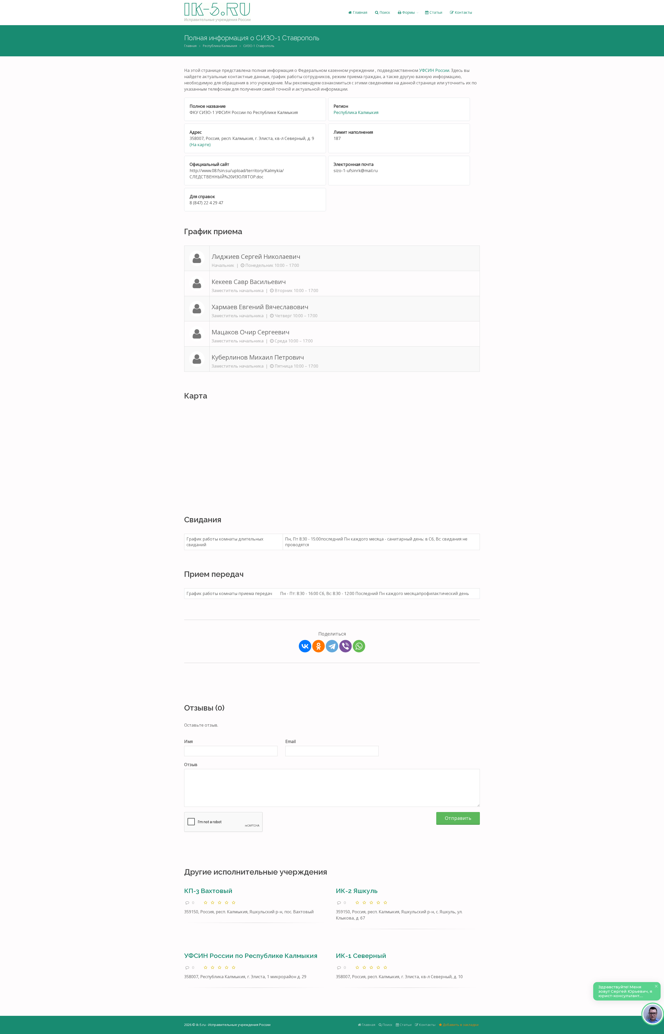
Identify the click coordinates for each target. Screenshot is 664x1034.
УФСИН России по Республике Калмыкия (250, 955)
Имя (188, 741)
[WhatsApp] (359, 646)
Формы (408, 12)
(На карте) (200, 144)
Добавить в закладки (460, 1024)
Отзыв (190, 764)
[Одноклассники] (318, 646)
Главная (359, 12)
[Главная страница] (217, 12)
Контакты (463, 12)
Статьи (435, 12)
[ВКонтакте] (305, 646)
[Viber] (345, 646)
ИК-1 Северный (361, 955)
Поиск (384, 12)
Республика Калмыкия (220, 46)
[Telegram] (332, 646)
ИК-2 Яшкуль (356, 891)
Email (290, 741)
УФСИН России (434, 70)
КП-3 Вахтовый (208, 891)
